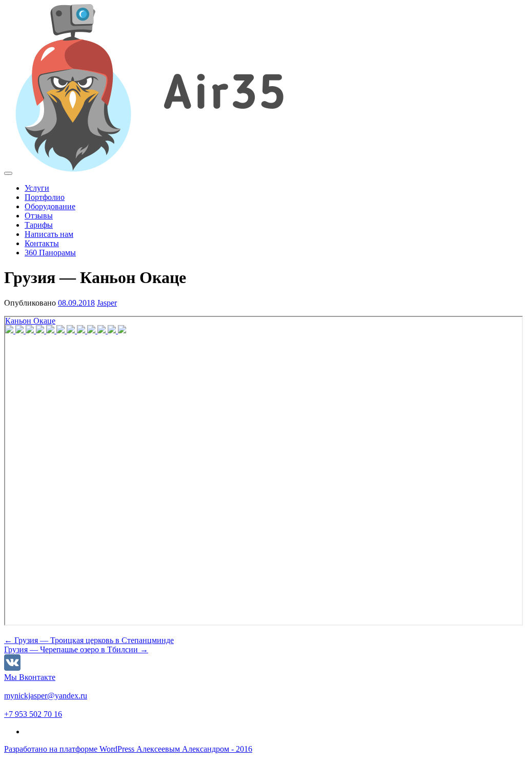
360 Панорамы (50, 252)
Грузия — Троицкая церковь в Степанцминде (89, 640)
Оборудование (50, 206)
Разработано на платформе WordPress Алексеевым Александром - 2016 (128, 749)
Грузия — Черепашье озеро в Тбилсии (76, 649)
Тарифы (39, 224)
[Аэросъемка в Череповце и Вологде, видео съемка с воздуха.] (171, 170)
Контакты (42, 243)
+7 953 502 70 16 (33, 714)
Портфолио (45, 197)
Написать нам (49, 234)
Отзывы (39, 215)
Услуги (37, 188)
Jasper (107, 302)
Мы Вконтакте (29, 677)
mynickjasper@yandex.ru (45, 695)
